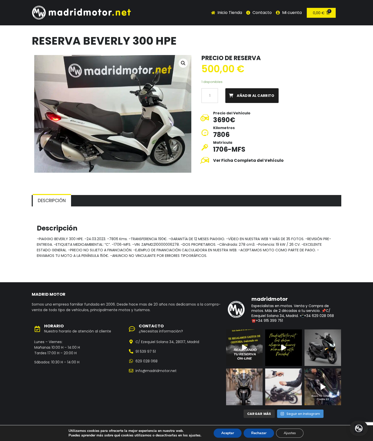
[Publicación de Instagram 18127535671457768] (244, 347)
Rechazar (258, 433)
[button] (183, 63)
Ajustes (290, 433)
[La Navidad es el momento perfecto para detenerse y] (283, 347)
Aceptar (227, 433)
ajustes (194, 435)
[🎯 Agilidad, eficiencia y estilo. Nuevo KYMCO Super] (322, 347)
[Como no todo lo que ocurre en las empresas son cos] (322, 386)
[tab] (52, 200)
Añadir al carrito (255, 95)
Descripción (52, 201)
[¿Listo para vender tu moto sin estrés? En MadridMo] (283, 386)
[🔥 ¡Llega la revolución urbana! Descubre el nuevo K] (244, 386)
